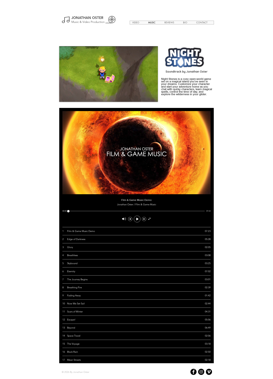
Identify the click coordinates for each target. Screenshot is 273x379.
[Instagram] (201, 372)
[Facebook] (193, 372)
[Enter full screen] (154, 97)
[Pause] (63, 97)
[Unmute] (69, 97)
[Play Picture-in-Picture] (148, 97)
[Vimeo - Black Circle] (209, 372)
